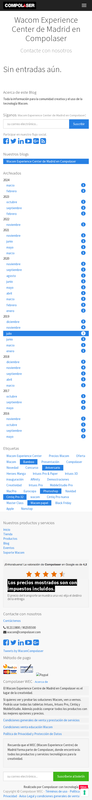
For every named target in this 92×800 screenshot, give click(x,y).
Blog (6, 543)
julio (45, 333)
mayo (45, 247)
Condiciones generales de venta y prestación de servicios (41, 720)
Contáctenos (12, 621)
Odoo (83, 787)
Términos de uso (56, 791)
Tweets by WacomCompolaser (23, 651)
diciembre (45, 322)
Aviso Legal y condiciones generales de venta (49, 796)
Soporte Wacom (13, 552)
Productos (10, 539)
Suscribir (79, 124)
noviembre (45, 225)
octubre (45, 202)
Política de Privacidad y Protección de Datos (32, 734)
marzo (45, 185)
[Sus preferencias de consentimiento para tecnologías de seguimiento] (84, 792)
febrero (45, 191)
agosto (45, 276)
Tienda (7, 534)
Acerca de (41, 682)
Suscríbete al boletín (71, 776)
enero (45, 311)
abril (45, 293)
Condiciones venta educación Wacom (28, 727)
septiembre (45, 208)
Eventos (9, 548)
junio (45, 241)
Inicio (6, 530)
